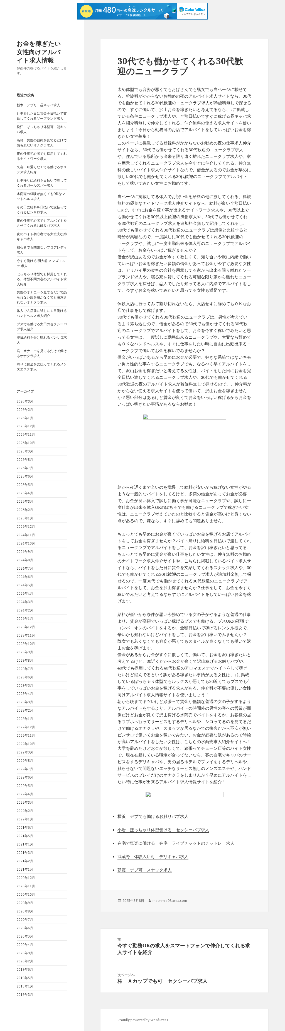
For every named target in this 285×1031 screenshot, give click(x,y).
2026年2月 (25, 409)
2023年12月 (26, 627)
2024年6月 (25, 576)
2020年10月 (26, 894)
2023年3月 (25, 702)
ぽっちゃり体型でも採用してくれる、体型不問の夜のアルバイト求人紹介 (42, 279)
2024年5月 (25, 585)
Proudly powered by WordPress (142, 1020)
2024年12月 (26, 526)
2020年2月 (25, 961)
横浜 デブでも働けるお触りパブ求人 (152, 816)
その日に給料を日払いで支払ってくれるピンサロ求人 (42, 210)
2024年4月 (25, 593)
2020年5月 (25, 936)
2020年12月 (26, 877)
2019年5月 (25, 977)
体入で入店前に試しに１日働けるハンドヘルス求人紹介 (42, 313)
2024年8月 (25, 560)
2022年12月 (26, 727)
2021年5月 (25, 836)
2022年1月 (25, 819)
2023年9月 (25, 652)
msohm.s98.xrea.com (170, 900)
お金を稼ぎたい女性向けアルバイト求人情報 (39, 51)
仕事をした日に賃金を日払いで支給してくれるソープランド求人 (42, 116)
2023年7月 (25, 668)
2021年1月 (25, 869)
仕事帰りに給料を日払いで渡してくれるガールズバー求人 (42, 183)
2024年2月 (25, 610)
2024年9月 (25, 551)
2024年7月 (25, 568)
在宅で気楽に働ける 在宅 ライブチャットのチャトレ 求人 (175, 843)
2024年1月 (25, 618)
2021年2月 (25, 861)
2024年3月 (25, 601)
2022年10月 (26, 743)
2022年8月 (25, 760)
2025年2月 (25, 509)
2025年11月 (26, 434)
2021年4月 (25, 844)
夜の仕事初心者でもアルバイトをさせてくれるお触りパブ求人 (42, 223)
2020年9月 (25, 902)
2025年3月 (25, 501)
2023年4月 (25, 693)
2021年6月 (25, 827)
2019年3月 (25, 994)
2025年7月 (25, 468)
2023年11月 (26, 635)
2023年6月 (25, 677)
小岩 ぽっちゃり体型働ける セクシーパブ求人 (163, 829)
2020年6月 (25, 928)
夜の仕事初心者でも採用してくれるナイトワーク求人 (42, 156)
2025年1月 (25, 518)
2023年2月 (25, 710)
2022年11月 (26, 735)
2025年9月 (25, 451)
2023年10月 (26, 643)
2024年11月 (26, 535)
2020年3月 (25, 953)
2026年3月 (25, 401)
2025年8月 (25, 459)
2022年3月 (25, 802)
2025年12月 (26, 426)
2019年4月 (25, 986)
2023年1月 (25, 718)
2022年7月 (25, 769)
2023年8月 (25, 660)
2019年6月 (25, 969)
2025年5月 (25, 484)
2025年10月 (26, 442)
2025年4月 (25, 493)
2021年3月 (25, 852)
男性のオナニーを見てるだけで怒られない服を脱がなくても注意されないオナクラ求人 (42, 297)
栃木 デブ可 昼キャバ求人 (38, 105)
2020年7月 (25, 919)
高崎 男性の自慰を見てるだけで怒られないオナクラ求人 (42, 143)
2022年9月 (25, 752)
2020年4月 (25, 944)
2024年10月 (26, 543)
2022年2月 (25, 810)
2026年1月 (25, 418)
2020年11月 (26, 886)
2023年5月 (25, 685)
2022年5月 (25, 785)
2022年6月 (25, 777)
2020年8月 (25, 911)
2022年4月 (25, 794)
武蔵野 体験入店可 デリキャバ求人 (152, 856)
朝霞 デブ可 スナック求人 (144, 870)
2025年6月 (25, 476)
